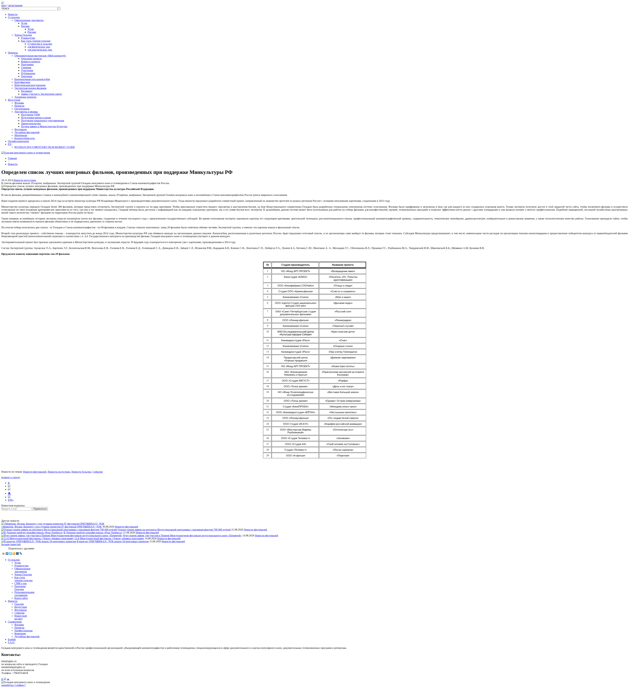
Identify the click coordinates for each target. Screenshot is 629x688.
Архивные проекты (25, 97)
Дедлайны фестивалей (26, 132)
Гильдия (19, 604)
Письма (25, 26)
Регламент (26, 91)
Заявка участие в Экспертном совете (41, 94)
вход (3, 5)
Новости (13, 14)
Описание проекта (31, 58)
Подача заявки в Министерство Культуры (44, 126)
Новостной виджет (20, 617)
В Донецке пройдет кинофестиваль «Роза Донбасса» (93, 532)
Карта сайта (21, 598)
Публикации (28, 73)
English (12, 639)
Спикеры (26, 67)
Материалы (20, 135)
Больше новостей (11, 544)
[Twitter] (10, 553)
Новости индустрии (25, 180)
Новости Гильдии (81, 471)
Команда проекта (30, 61)
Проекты (13, 52)
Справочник (15, 621)
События (98, 471)
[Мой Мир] (17, 553)
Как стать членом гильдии (35, 40)
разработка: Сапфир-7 (13, 685)
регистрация (15, 5)
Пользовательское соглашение (24, 594)
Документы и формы (26, 111)
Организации (21, 108)
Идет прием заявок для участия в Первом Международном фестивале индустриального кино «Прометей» (182, 535)
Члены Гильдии (23, 35)
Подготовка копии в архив (36, 117)
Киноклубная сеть (24, 138)
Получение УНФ (30, 114)
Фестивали (20, 129)
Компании (20, 633)
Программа (27, 64)
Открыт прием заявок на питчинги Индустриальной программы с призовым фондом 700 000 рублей (174, 529)
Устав (24, 23)
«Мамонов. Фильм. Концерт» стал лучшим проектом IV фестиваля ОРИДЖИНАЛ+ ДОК (51, 526)
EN (9, 144)
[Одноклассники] (14, 553)
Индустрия (14, 99)
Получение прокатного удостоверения (42, 120)
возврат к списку (10, 477)
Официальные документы (29, 20)
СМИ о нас (20, 583)
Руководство (28, 38)
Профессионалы (23, 630)
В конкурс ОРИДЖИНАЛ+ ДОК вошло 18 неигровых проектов (113, 541)
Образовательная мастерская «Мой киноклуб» (40, 55)
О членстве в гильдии (40, 43)
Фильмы (19, 102)
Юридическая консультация (29, 85)
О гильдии (14, 17)
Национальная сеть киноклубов (32, 79)
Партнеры (26, 76)
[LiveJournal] (21, 553)
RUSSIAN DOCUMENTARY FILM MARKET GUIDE (44, 147)
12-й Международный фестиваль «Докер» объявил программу (109, 538)
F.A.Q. (11, 642)
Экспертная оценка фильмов (30, 88)
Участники (27, 70)
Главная (12, 158)
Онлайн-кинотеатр (18, 141)
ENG (10, 500)
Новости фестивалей (34, 471)
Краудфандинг (22, 82)
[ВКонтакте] (7, 553)
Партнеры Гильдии (20, 588)
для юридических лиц (40, 49)
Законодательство (31, 123)
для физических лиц (39, 46)
